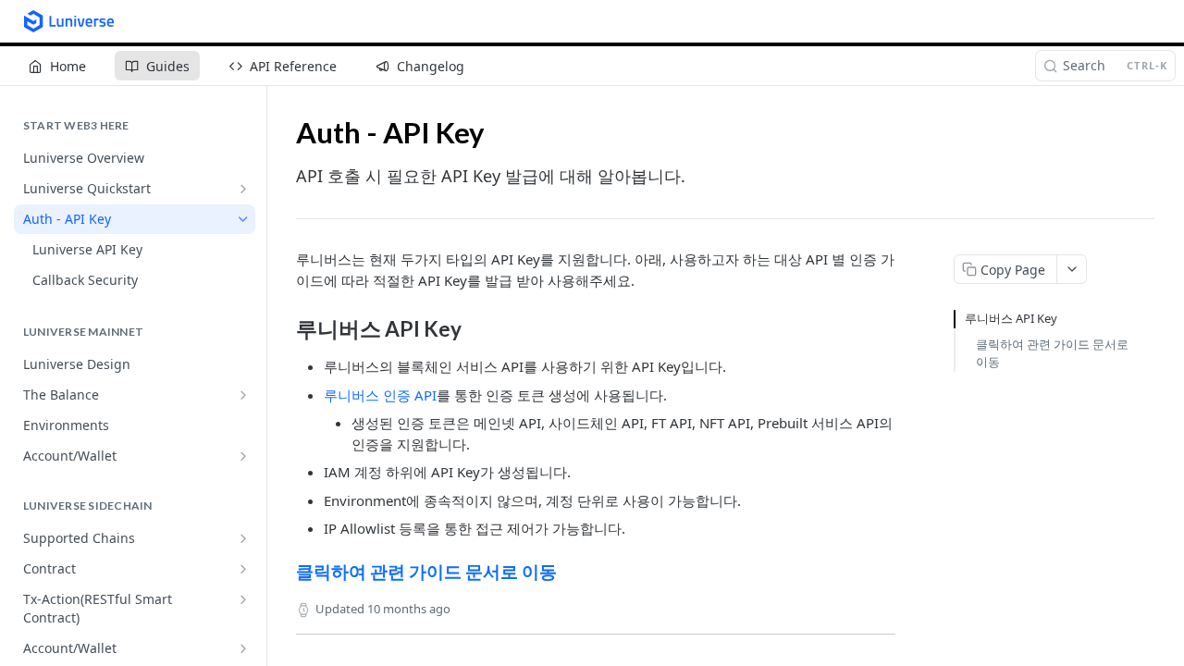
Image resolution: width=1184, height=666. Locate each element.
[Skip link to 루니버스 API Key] (283, 329)
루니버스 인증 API (380, 395)
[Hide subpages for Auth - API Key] (243, 219)
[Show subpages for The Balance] (243, 395)
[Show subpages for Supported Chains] (243, 538)
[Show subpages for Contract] (243, 568)
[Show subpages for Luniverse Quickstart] (243, 188)
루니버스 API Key (1011, 318)
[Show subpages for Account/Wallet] (243, 456)
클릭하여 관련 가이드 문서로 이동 (426, 571)
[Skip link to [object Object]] (283, 570)
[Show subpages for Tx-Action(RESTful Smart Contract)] (243, 599)
